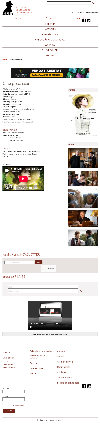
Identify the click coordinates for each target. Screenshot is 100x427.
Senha (5, 396)
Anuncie (80, 17)
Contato (61, 356)
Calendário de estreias (41, 351)
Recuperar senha (19, 406)
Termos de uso (64, 377)
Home (4, 59)
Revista (50, 55)
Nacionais (33, 358)
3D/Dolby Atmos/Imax (37, 355)
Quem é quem (50, 50)
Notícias (50, 29)
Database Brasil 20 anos (10, 367)
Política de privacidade (68, 382)
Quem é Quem (37, 368)
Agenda (50, 45)
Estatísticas (50, 34)
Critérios (61, 372)
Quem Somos (63, 366)
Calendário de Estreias (50, 39)
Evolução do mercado (10, 362)
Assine (49, 17)
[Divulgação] (83, 115)
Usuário (5, 388)
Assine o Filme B (65, 361)
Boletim (50, 24)
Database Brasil (7, 364)
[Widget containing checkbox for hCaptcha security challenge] (55, 268)
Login (18, 17)
